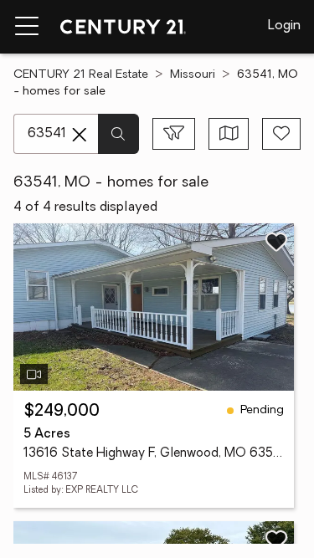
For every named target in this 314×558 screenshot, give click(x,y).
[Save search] (281, 134)
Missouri (192, 75)
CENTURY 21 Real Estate (80, 75)
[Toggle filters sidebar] (173, 134)
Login (284, 26)
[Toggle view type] (229, 134)
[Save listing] (276, 242)
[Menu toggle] (26, 26)
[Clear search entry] (79, 134)
